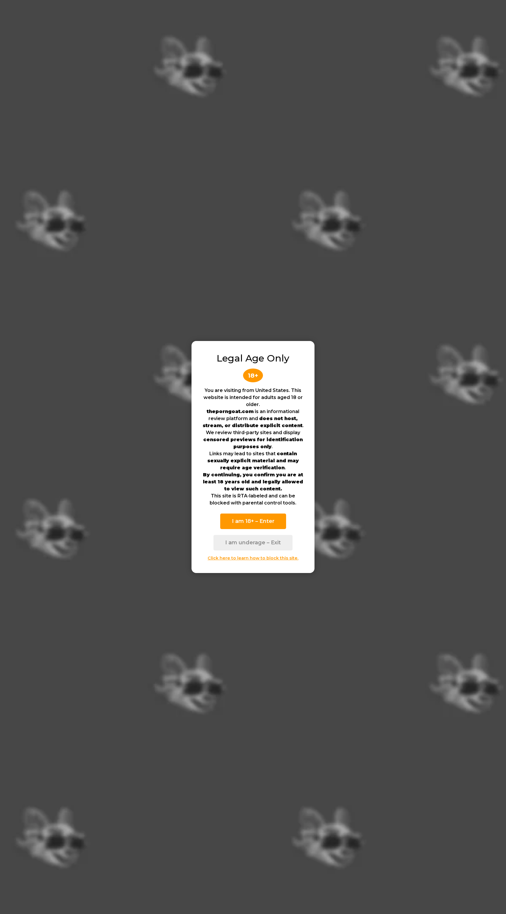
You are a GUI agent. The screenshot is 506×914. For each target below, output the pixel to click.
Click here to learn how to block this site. (253, 558)
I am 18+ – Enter (253, 521)
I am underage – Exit (253, 542)
